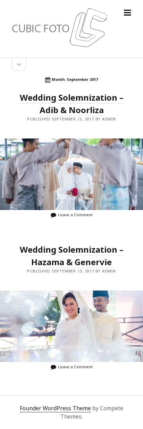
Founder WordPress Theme (55, 408)
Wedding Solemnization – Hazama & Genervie (71, 326)
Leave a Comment (75, 214)
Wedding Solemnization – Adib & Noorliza (71, 174)
